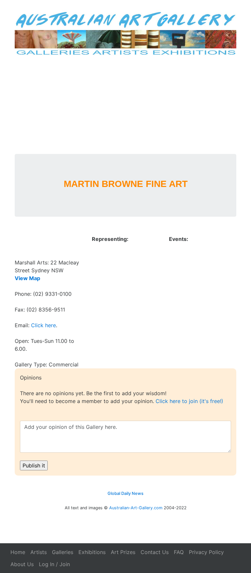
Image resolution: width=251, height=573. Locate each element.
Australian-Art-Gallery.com (135, 507)
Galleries (62, 552)
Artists (38, 552)
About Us (22, 564)
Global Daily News (125, 493)
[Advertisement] (126, 105)
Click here (43, 325)
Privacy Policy (206, 552)
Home (17, 552)
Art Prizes (123, 552)
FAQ (179, 552)
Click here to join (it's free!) (189, 401)
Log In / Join (54, 564)
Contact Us (155, 552)
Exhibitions (92, 552)
